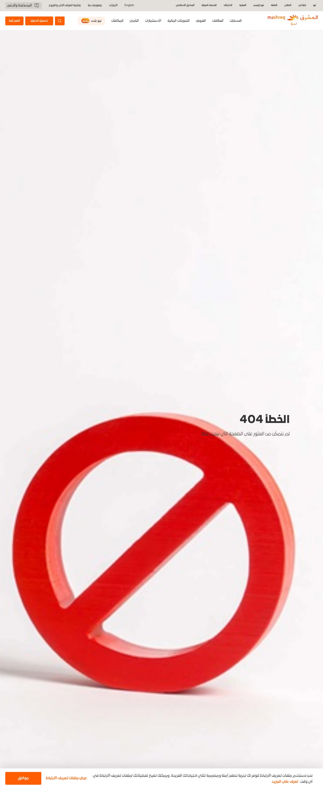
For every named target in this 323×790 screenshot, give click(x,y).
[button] (65, 778)
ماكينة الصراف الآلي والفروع (65, 5)
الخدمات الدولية (209, 5)
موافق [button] (23, 778)
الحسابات (236, 21)
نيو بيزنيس (258, 5)
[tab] (236, 20)
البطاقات (217, 21)
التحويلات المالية (178, 21)
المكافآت (117, 21)
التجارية (242, 5)
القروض (201, 21)
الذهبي (287, 5)
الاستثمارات (153, 21)
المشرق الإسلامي (185, 5)
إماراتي (302, 5)
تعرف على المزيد (285, 781)
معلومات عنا (95, 5)
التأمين (134, 21)
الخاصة (274, 5)
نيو (314, 5)
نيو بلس (92, 21)
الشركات (228, 5)
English (129, 5)
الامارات (113, 5)
